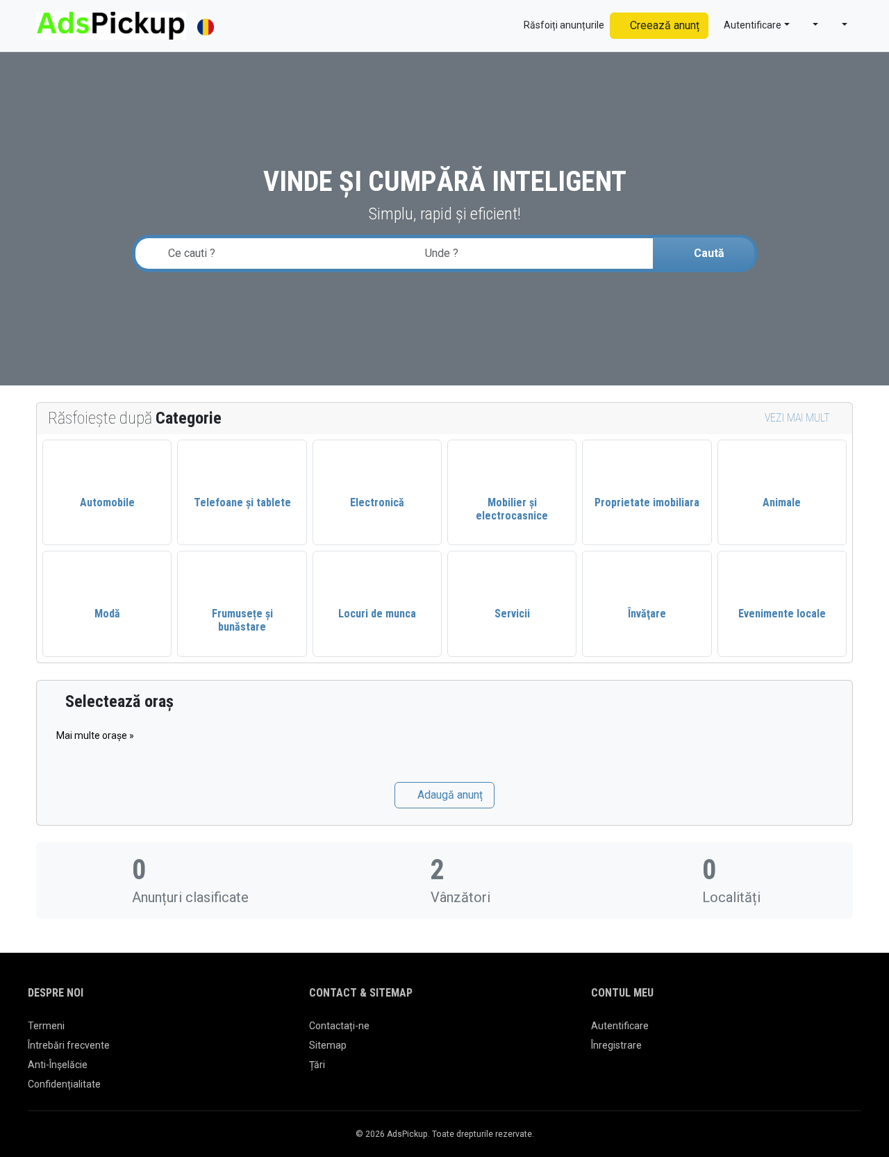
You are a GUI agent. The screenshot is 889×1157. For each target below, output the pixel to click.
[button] (809, 25)
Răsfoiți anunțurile (563, 25)
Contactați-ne (339, 1025)
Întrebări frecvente (69, 1045)
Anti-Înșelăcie (58, 1064)
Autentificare (620, 1025)
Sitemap (328, 1045)
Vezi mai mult (799, 417)
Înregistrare (616, 1045)
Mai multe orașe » (95, 735)
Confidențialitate (64, 1084)
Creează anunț (663, 25)
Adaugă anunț (449, 794)
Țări (317, 1064)
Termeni (46, 1025)
